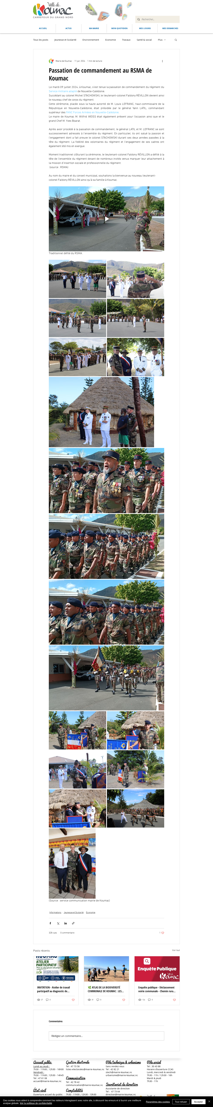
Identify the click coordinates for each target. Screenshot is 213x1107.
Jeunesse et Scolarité (65, 39)
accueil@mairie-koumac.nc (47, 1081)
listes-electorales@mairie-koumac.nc (85, 1069)
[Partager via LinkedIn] (65, 923)
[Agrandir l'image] (77, 279)
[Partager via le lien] (73, 923)
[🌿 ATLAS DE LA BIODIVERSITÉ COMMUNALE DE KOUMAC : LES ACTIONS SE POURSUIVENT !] (106, 969)
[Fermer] (209, 1102)
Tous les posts (40, 39)
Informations (55, 912)
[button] (94, 28)
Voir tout (176, 950)
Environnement (90, 39)
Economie (110, 39)
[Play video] (106, 218)
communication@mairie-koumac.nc (84, 1085)
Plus (160, 39)
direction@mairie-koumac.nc (121, 1094)
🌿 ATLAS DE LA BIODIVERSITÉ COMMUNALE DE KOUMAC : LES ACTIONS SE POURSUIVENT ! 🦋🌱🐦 (106, 989)
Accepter (198, 1101)
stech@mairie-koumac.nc (119, 1072)
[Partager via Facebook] (50, 923)
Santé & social (144, 39)
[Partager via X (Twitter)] (57, 923)
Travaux (126, 39)
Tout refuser (181, 1101)
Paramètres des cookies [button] (158, 1101)
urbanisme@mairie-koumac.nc (122, 1075)
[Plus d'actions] (162, 61)
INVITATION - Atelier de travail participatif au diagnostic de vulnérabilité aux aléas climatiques (55, 989)
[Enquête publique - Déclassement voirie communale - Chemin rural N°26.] (157, 969)
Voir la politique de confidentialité (36, 1103)
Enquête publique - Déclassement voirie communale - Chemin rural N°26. (156, 989)
